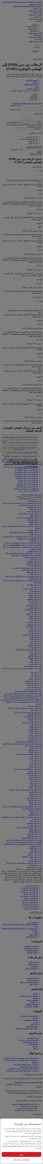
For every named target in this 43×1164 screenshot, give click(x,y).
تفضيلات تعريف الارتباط (21, 1159)
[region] (21, 1141)
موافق (21, 1154)
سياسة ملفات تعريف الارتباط (12, 1146)
